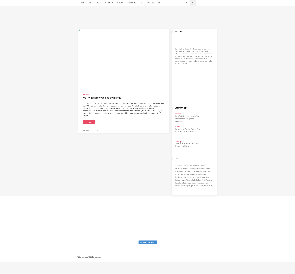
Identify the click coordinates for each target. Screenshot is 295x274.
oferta (194, 177)
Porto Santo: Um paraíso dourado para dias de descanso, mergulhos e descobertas (187, 118)
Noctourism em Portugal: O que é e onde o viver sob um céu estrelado (187, 130)
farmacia (183, 171)
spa (191, 185)
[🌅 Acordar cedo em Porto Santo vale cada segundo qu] (277, 229)
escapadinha (201, 168)
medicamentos (202, 174)
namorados (187, 177)
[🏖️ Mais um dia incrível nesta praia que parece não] (203, 229)
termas (195, 185)
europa (177, 171)
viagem (201, 185)
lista (181, 174)
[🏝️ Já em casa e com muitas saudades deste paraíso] (203, 207)
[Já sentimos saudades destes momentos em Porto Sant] (166, 207)
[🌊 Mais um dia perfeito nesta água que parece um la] (55, 229)
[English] (203, 2)
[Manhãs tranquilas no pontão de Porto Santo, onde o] (166, 229)
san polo (177, 185)
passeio (177, 180)
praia (203, 180)
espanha (207, 168)
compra (186, 168)
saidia (198, 183)
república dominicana (189, 183)
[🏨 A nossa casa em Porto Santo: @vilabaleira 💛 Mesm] (240, 229)
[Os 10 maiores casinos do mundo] (123, 59)
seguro (188, 185)
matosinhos (193, 174)
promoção (209, 180)
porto (194, 180)
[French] (206, 2)
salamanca (204, 183)
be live (181, 165)
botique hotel (179, 168)
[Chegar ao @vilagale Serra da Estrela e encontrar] (129, 207)
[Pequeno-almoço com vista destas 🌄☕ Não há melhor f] (92, 207)
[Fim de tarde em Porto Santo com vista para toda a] (92, 229)
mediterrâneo (179, 177)
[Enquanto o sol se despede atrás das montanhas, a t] (55, 207)
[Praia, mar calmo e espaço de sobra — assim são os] (129, 229)
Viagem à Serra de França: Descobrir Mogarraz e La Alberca (186, 144)
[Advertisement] (194, 89)
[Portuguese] (199, 2)
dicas (195, 168)
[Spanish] (201, 2)
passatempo (205, 177)
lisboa (177, 174)
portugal (198, 180)
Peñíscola (189, 180)
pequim (183, 180)
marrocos (186, 174)
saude (183, 185)
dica (191, 168)
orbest (198, 177)
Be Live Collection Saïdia (191, 165)
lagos (208, 171)
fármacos (199, 171)
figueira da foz (191, 171)
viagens (206, 185)
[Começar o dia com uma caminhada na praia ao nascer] (240, 207)
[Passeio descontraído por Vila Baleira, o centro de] (277, 207)
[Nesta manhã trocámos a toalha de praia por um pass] (18, 229)
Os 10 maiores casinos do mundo (102, 97)
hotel (204, 171)
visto (210, 185)
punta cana (178, 183)
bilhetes (202, 165)
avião (176, 165)
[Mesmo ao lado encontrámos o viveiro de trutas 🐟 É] (18, 207)
